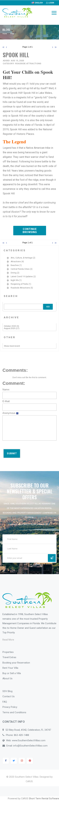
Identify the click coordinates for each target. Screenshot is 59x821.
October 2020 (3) (11, 326)
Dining (13, 273)
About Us (7, 678)
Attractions (16, 261)
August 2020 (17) (11, 328)
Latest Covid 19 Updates (22, 276)
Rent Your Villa (10, 667)
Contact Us (8, 696)
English (39, 3)
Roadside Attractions (20, 288)
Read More (8, 639)
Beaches (15, 265)
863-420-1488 (21, 735)
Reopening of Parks (19, 284)
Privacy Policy (9, 707)
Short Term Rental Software (44, 798)
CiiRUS (29, 781)
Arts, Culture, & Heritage (21, 258)
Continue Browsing (30, 230)
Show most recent (12, 346)
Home (4, 34)
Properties (8, 652)
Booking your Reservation (16, 662)
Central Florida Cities (20, 269)
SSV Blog (7, 691)
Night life (15, 280)
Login (51, 3)
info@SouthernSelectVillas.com (30, 745)
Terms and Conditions (14, 712)
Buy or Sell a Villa (11, 673)
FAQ (4, 701)
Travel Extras (9, 657)
